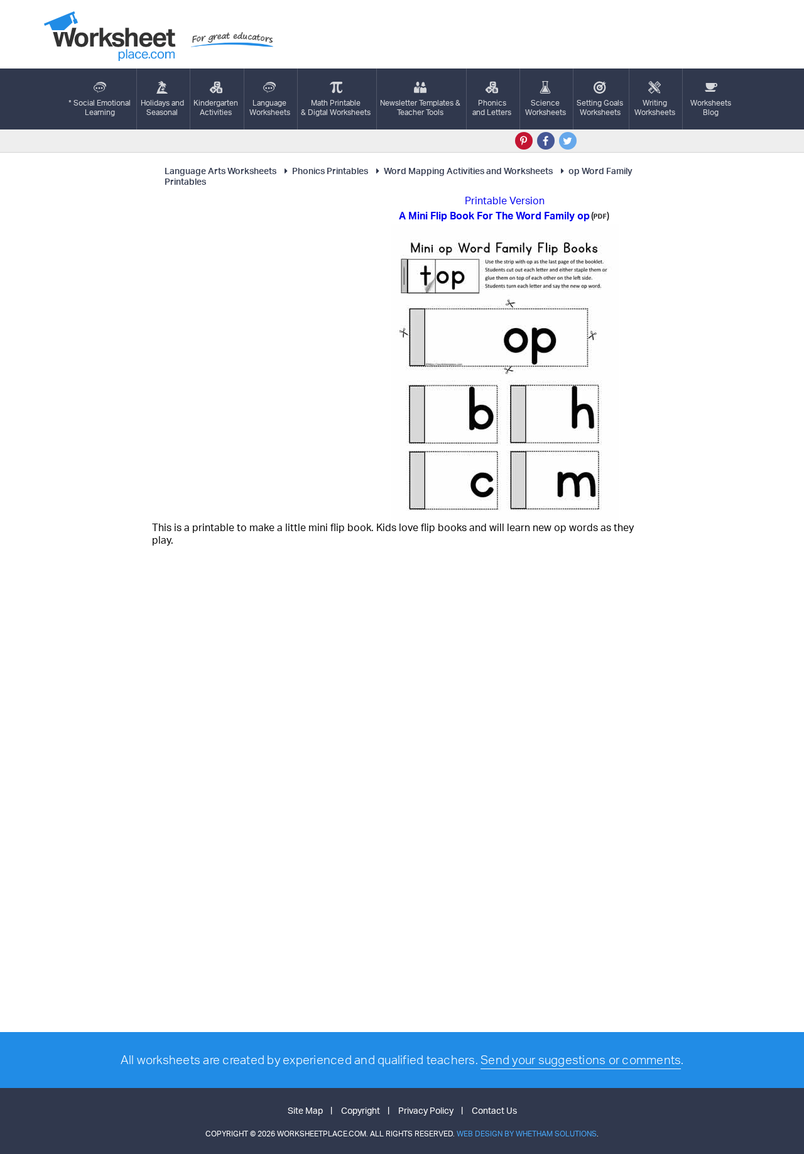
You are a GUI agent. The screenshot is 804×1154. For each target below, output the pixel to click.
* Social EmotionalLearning (99, 107)
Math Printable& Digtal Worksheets (336, 107)
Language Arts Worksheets (220, 170)
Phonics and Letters (491, 107)
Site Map (305, 1110)
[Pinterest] (524, 141)
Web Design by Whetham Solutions (527, 1133)
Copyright (360, 1110)
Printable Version (505, 200)
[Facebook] (546, 141)
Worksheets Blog (710, 107)
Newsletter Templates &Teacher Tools (420, 107)
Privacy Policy (426, 1110)
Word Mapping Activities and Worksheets (468, 170)
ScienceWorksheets (545, 107)
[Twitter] (568, 141)
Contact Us (494, 1110)
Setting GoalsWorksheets (600, 107)
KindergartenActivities (215, 107)
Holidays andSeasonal (162, 107)
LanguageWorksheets (269, 107)
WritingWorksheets (654, 107)
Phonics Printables (330, 170)
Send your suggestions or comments (581, 1059)
